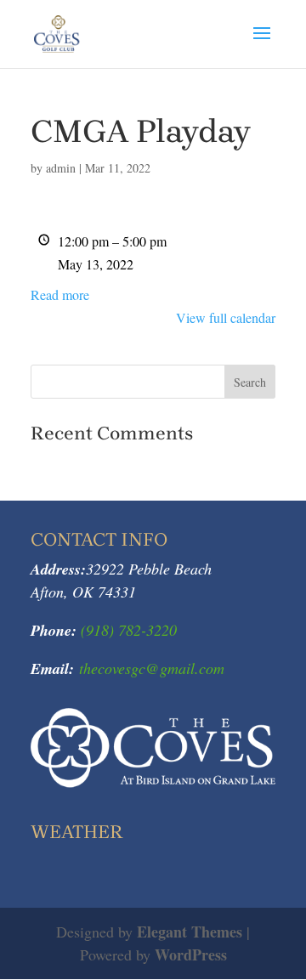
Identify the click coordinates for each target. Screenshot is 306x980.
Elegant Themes (189, 932)
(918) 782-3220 (126, 630)
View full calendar (225, 317)
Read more (60, 294)
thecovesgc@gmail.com (151, 668)
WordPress (191, 954)
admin (61, 168)
